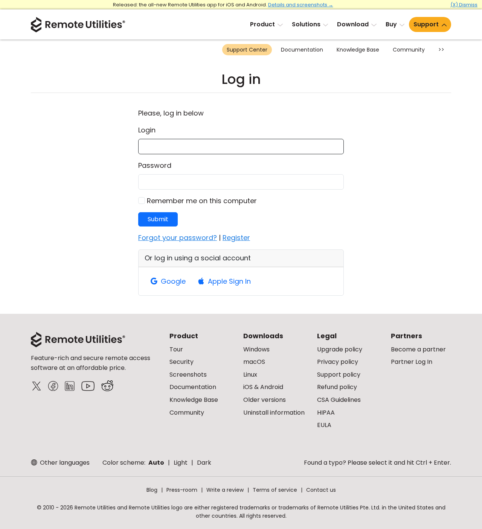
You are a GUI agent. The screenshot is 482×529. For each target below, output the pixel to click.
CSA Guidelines (339, 399)
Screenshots (188, 374)
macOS (254, 361)
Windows (256, 349)
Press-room (181, 490)
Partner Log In (411, 361)
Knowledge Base (358, 49)
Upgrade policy (339, 349)
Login (147, 130)
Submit (158, 219)
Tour (176, 349)
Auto (156, 462)
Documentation (302, 49)
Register (236, 237)
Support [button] (426, 24)
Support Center (247, 49)
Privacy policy (337, 361)
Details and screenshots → (300, 4)
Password (154, 165)
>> (441, 49)
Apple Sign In (228, 281)
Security (181, 361)
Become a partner (418, 349)
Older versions (264, 399)
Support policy (338, 374)
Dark (204, 462)
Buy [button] (391, 24)
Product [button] (262, 24)
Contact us (321, 490)
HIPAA (326, 412)
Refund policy (337, 387)
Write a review (225, 490)
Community (409, 49)
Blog (151, 490)
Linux (250, 374)
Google (172, 281)
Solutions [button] (306, 24)
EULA (324, 425)
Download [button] (353, 24)
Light (181, 462)
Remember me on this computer (202, 200)
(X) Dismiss (463, 4)
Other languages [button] (64, 462)
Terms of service (275, 490)
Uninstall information (274, 412)
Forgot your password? (177, 237)
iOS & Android (263, 387)
